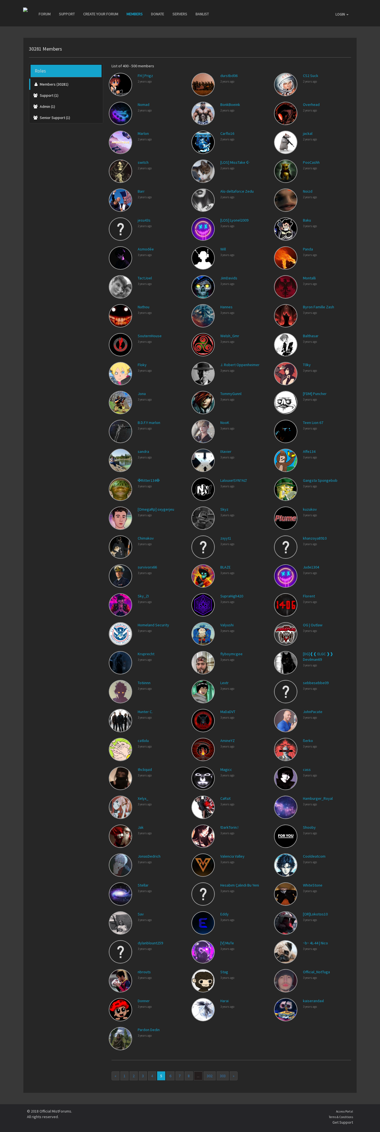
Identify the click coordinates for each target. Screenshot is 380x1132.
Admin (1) (47, 106)
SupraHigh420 (231, 596)
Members (135, 13)
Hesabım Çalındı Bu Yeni (239, 885)
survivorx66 (147, 567)
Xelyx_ (143, 798)
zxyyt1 (225, 538)
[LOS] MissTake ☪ (235, 162)
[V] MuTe (227, 942)
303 (223, 1075)
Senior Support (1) (54, 117)
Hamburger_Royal (318, 798)
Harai (224, 1000)
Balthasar (311, 335)
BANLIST (202, 13)
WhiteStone (312, 885)
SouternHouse (150, 335)
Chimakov (146, 538)
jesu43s (144, 220)
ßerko (308, 740)
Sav (141, 914)
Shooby (309, 827)
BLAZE (225, 567)
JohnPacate (312, 711)
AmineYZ (227, 740)
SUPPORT (67, 13)
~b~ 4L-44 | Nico (315, 942)
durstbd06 (229, 75)
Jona (142, 393)
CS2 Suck (310, 75)
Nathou (143, 306)
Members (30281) (53, 84)
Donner (144, 1000)
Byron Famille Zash (318, 306)
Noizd (307, 191)
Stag (224, 971)
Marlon (143, 133)
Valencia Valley (232, 856)
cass (307, 769)
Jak (141, 827)
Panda (308, 249)
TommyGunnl (230, 393)
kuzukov (310, 509)
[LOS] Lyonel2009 (234, 220)
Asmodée (146, 249)
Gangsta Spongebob (320, 480)
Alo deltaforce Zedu (237, 191)
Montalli (309, 277)
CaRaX (225, 798)
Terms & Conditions (341, 1117)
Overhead (311, 104)
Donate (157, 13)
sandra (143, 451)
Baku (307, 220)
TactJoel (145, 277)
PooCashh (311, 162)
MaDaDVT (227, 711)
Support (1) (48, 95)
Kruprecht (146, 653)
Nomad (143, 104)
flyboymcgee (231, 653)
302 (210, 1075)
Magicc (226, 769)
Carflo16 (227, 133)
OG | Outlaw (312, 624)
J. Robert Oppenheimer (240, 364)
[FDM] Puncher (315, 393)
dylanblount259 (150, 942)
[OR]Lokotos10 (315, 914)
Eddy (224, 914)
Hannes (226, 306)
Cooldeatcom (314, 856)
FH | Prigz (145, 75)
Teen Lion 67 (313, 422)
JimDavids (228, 277)
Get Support (342, 1122)
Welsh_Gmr (229, 335)
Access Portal (344, 1111)
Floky (142, 364)
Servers (179, 13)
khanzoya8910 (315, 538)
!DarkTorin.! (229, 827)
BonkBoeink (230, 104)
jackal (307, 133)
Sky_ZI (143, 596)
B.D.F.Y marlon (149, 422)
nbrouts (144, 971)
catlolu (143, 740)
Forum (45, 13)
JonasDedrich (149, 856)
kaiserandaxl (313, 1000)
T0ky (307, 364)
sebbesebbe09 (316, 682)
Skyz (224, 509)
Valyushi (227, 624)
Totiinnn (144, 682)
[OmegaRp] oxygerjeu (156, 509)
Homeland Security (153, 624)
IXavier (225, 451)
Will (223, 249)
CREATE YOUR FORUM (100, 13)
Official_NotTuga (316, 971)
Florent (309, 596)
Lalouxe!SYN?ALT (233, 480)
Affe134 (309, 451)
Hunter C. (145, 711)
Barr (141, 191)
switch (143, 162)
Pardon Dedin (149, 1029)
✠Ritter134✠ (149, 480)
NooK (224, 422)
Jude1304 (311, 567)
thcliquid (145, 769)
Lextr (224, 682)
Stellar (143, 885)
